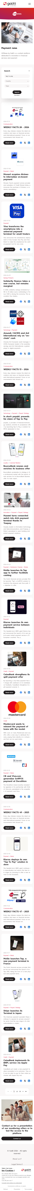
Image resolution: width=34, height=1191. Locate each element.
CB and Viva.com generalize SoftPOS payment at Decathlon (15, 779)
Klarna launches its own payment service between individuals (16, 625)
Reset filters (17, 95)
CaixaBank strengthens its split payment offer (16, 675)
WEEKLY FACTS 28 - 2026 (16, 127)
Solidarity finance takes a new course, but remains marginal (16, 284)
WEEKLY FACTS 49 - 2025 (16, 812)
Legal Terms (16, 1164)
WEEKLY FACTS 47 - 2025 (16, 911)
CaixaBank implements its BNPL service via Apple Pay (16, 1063)
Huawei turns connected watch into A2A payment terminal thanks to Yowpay (16, 519)
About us (16, 1159)
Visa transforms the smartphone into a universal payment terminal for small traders (16, 230)
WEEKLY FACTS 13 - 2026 (16, 369)
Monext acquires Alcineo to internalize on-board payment (15, 177)
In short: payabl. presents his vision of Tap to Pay (16, 417)
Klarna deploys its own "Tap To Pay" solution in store (15, 862)
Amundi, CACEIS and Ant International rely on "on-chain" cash (16, 336)
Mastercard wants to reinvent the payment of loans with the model (15, 726)
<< (8, 1091)
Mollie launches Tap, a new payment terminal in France (16, 961)
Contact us (17, 1138)
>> (26, 1091)
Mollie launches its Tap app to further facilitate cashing (15, 573)
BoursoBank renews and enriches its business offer (16, 467)
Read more (9, 143)
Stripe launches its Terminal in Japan (12, 1012)
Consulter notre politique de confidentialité (12, 1183)
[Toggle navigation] (29, 4)
